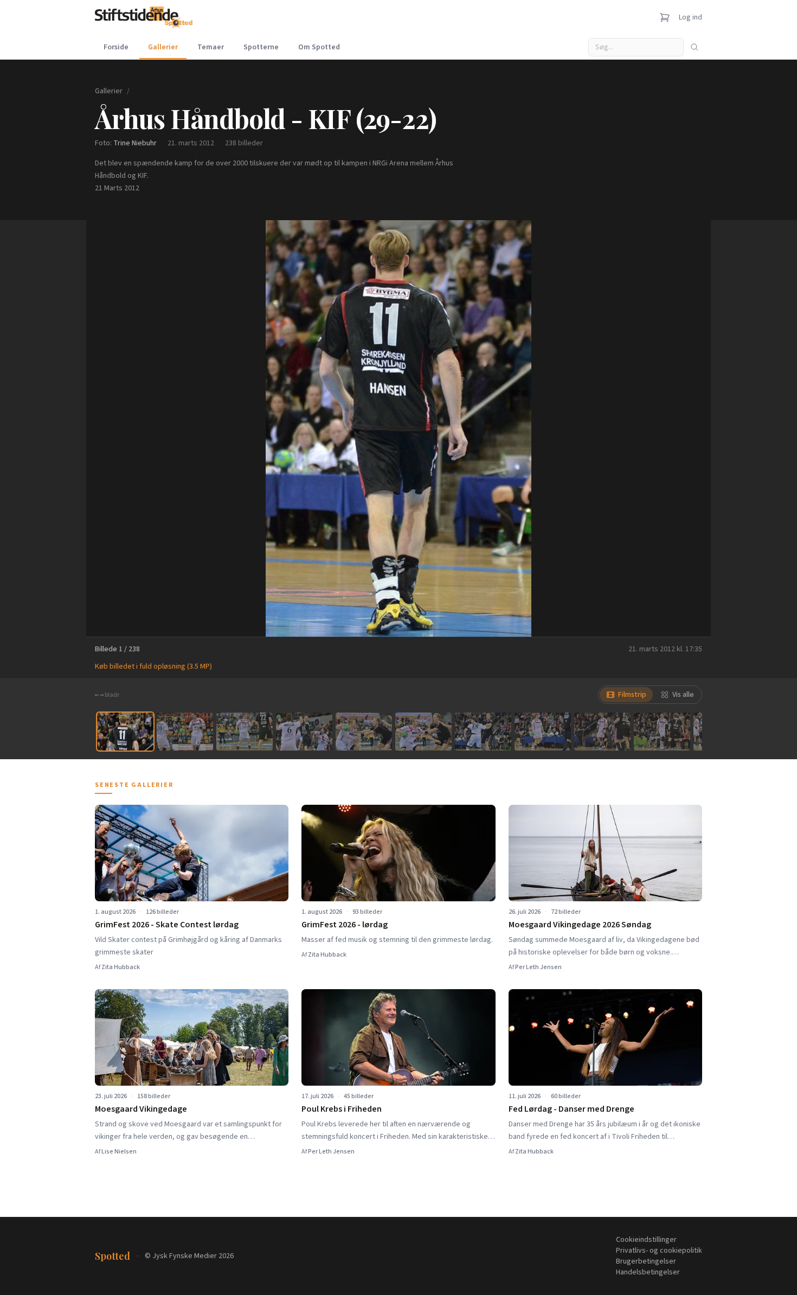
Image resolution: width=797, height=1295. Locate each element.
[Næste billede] (689, 428)
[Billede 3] (244, 731)
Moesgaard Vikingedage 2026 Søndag (580, 925)
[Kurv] (664, 17)
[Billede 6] (423, 731)
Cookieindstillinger (646, 1239)
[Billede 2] (185, 731)
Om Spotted (319, 47)
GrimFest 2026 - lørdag (344, 925)
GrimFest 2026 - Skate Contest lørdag (167, 925)
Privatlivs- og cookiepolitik (659, 1250)
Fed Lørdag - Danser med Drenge (571, 1109)
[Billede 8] (543, 731)
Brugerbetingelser (646, 1261)
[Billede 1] (125, 731)
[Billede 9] (602, 731)
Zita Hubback (120, 967)
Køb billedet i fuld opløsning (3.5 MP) (153, 666)
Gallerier (163, 47)
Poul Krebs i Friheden (341, 1109)
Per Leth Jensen (538, 967)
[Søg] (694, 47)
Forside (116, 47)
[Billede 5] (364, 731)
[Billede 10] (662, 731)
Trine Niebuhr (135, 143)
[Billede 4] (304, 731)
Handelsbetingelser (648, 1272)
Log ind (690, 17)
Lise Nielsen (119, 1151)
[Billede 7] (483, 731)
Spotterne (261, 47)
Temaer (210, 47)
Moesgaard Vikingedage (141, 1109)
